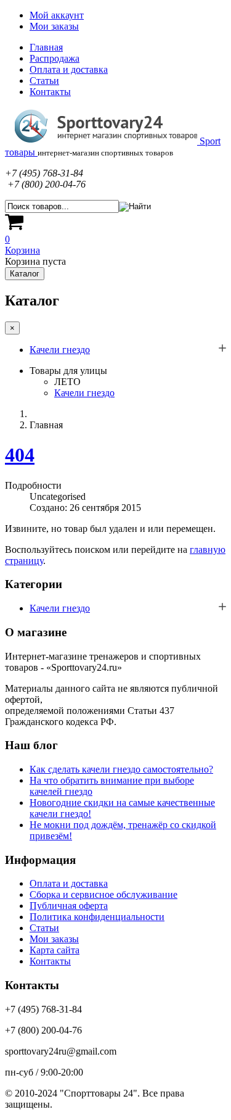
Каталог (24, 273)
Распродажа (54, 58)
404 (19, 455)
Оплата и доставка (69, 69)
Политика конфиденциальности (97, 916)
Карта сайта (54, 950)
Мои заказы (54, 26)
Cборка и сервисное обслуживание (103, 894)
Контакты (50, 91)
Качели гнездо (60, 349)
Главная (46, 47)
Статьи (44, 80)
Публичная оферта (69, 905)
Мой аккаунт (57, 15)
